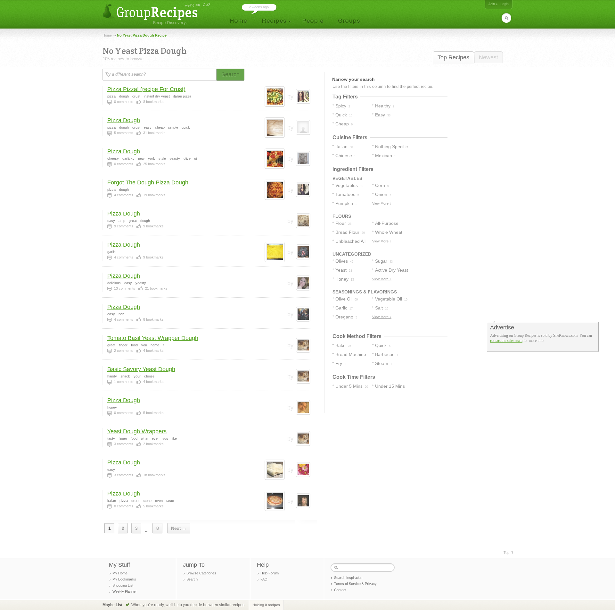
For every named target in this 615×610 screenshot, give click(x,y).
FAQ (263, 579)
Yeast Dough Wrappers (137, 431)
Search (192, 579)
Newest (488, 57)
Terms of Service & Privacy (355, 584)
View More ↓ (381, 203)
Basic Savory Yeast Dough (141, 369)
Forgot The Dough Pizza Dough (147, 182)
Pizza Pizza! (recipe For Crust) (146, 89)
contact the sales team (506, 340)
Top (506, 553)
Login (504, 4)
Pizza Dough (123, 120)
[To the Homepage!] (157, 13)
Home (107, 35)
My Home (119, 573)
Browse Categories (201, 573)
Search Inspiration (348, 578)
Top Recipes (453, 57)
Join (491, 4)
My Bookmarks (124, 579)
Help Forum (269, 573)
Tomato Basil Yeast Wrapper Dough (152, 338)
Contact (340, 590)
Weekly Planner (124, 591)
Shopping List (122, 585)
